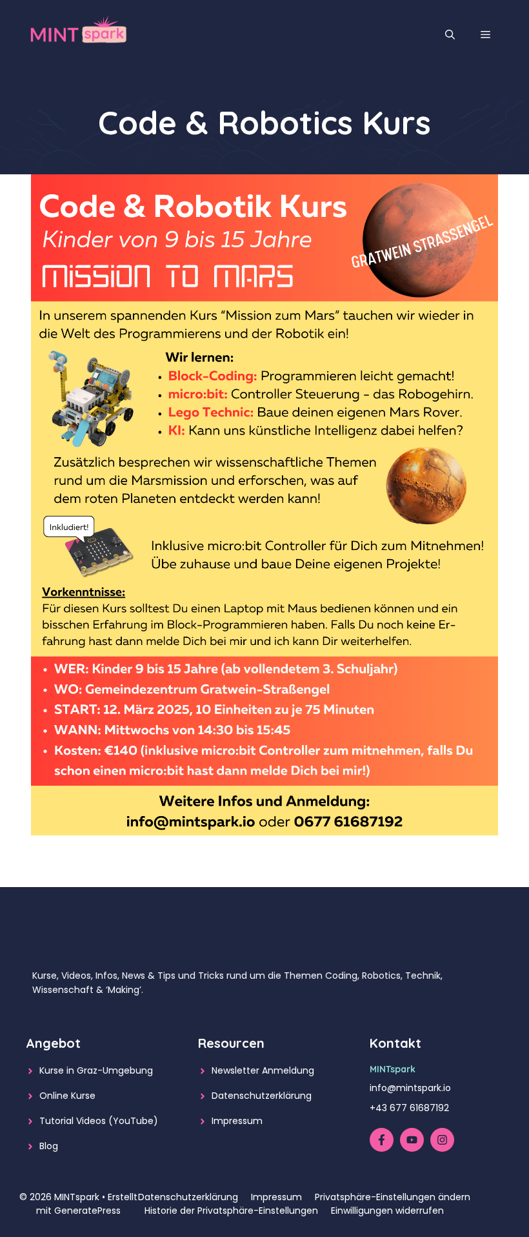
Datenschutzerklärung (262, 1095)
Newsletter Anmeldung (263, 1070)
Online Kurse (67, 1095)
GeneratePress (87, 1210)
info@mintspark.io (410, 1087)
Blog (48, 1146)
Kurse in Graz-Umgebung (96, 1070)
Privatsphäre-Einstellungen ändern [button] (392, 1197)
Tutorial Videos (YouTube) (98, 1120)
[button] (450, 35)
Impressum (237, 1120)
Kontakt (395, 1043)
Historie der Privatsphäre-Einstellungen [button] (231, 1210)
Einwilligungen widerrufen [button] (387, 1210)
